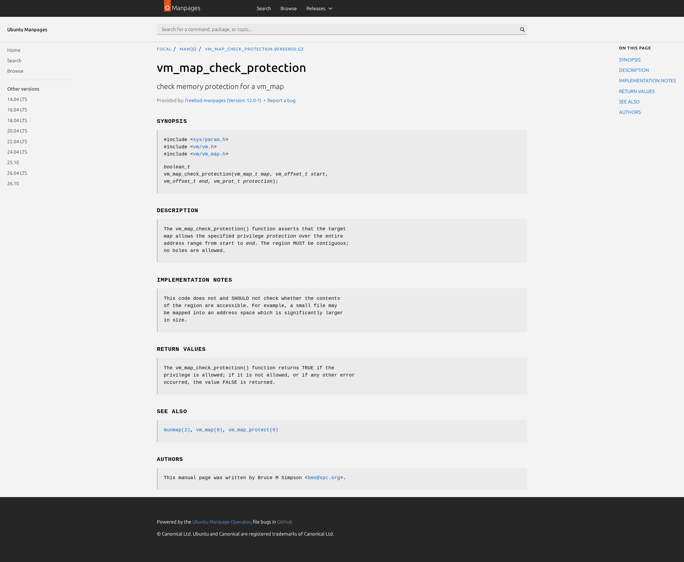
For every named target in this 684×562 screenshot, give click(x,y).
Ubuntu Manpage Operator (221, 521)
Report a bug (281, 100)
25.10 (13, 162)
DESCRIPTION (634, 69)
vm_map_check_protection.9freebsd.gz (254, 48)
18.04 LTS (17, 120)
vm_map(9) (209, 430)
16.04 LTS (17, 109)
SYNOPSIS (629, 59)
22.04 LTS (17, 141)
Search (264, 8)
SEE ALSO (629, 101)
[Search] (522, 29)
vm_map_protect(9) (253, 430)
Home (14, 49)
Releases (315, 8)
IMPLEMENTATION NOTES (647, 80)
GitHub (284, 521)
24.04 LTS (17, 151)
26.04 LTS (17, 172)
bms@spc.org (324, 477)
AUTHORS (630, 112)
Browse (289, 8)
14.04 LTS (17, 99)
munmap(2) (177, 430)
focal (164, 48)
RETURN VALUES (637, 91)
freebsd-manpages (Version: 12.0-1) (223, 100)
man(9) (188, 48)
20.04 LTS (17, 130)
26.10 (13, 183)
